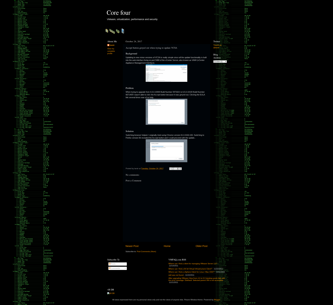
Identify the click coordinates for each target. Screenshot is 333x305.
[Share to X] (175, 168)
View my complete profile (111, 51)
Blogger (217, 300)
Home (167, 246)
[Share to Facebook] (178, 168)
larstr (112, 45)
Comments (115, 268)
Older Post (201, 246)
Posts (113, 264)
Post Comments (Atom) (146, 251)
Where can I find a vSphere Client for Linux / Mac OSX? (191, 272)
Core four (118, 12)
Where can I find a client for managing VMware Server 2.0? (192, 264)
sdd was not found (176, 275)
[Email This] (170, 168)
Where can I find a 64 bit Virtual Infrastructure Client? (190, 269)
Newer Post (132, 246)
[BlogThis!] (173, 168)
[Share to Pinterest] (180, 168)
